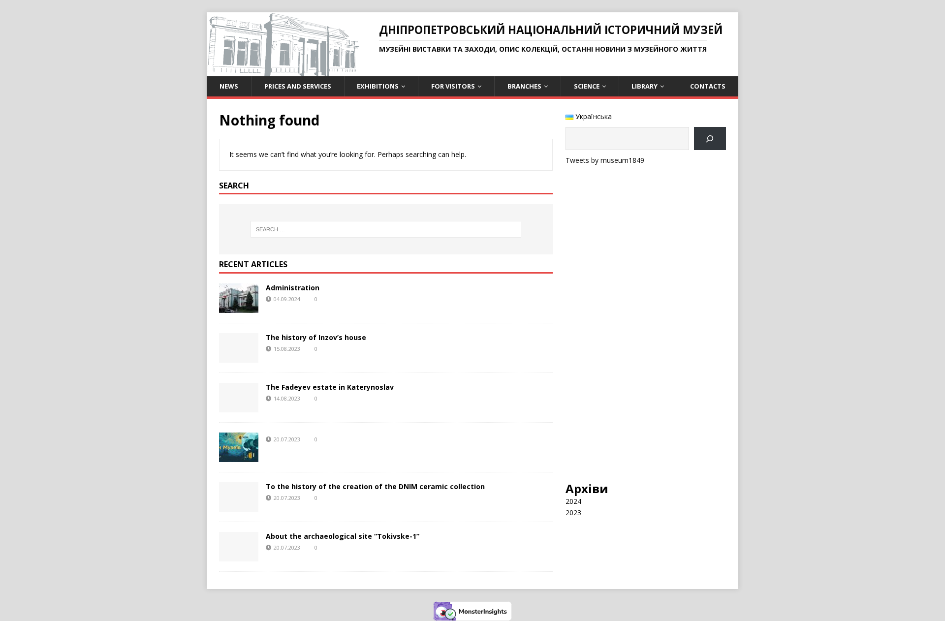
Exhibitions (378, 86)
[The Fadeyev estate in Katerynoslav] (238, 406)
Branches (524, 86)
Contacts (707, 86)
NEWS (229, 86)
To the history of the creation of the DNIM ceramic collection (375, 486)
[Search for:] (386, 229)
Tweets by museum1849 (605, 160)
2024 (573, 501)
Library (644, 86)
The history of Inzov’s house (316, 337)
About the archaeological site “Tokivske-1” (342, 536)
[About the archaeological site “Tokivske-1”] (238, 555)
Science (586, 86)
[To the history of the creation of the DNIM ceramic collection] (238, 506)
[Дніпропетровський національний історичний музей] (283, 70)
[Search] (710, 138)
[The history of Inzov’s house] (238, 357)
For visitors (453, 86)
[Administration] (238, 307)
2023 (573, 512)
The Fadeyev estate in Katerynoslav (330, 387)
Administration (292, 287)
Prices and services (297, 86)
